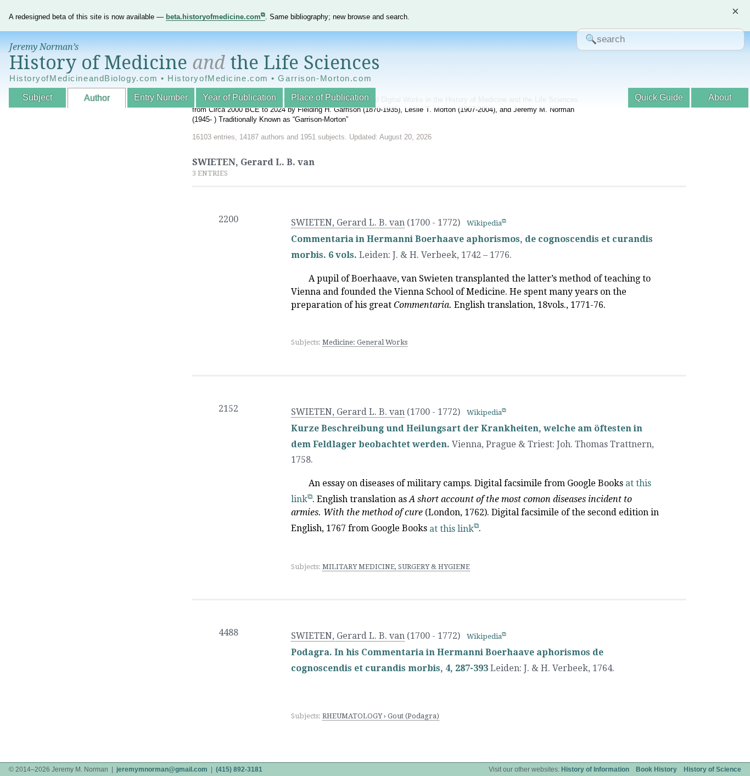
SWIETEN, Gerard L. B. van (348, 222)
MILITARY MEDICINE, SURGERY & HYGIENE (396, 567)
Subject (37, 97)
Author (97, 98)
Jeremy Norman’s (44, 47)
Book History (656, 769)
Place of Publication (330, 97)
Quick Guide (659, 97)
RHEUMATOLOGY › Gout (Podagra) (380, 716)
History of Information (595, 769)
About (719, 97)
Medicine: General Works (364, 342)
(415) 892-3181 (239, 769)
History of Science (712, 769)
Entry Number (161, 97)
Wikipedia (484, 223)
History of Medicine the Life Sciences (194, 62)
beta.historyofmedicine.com (213, 17)
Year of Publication (239, 97)
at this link (451, 529)
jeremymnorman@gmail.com (162, 769)
